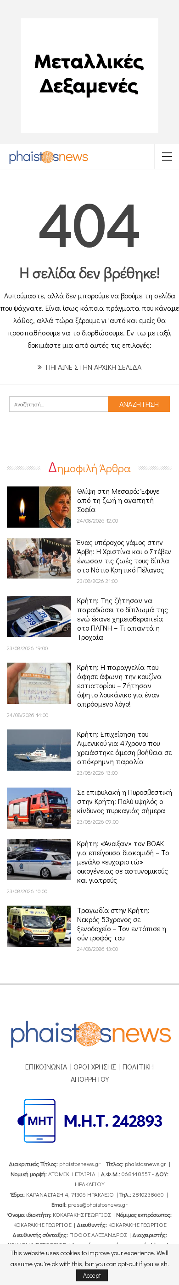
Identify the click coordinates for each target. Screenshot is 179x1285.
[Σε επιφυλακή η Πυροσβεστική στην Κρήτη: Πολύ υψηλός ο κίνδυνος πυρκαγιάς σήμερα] (39, 808)
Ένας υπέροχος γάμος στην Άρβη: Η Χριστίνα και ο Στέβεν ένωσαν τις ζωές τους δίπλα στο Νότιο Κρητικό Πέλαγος (124, 555)
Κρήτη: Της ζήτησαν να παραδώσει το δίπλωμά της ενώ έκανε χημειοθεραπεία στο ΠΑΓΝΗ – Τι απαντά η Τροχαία (122, 618)
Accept (92, 1275)
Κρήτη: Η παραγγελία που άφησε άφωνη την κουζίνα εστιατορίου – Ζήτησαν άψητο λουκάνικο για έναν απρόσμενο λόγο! (119, 685)
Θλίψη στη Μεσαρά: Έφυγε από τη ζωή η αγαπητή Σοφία (118, 500)
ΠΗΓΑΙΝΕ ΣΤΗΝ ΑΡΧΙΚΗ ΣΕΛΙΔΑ (92, 367)
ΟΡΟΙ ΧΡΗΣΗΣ (94, 1066)
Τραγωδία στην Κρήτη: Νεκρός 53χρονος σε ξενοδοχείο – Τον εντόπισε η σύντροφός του (121, 923)
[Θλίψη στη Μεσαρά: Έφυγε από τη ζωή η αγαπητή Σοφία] (39, 507)
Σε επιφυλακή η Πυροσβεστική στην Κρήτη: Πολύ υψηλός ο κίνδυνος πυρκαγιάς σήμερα (124, 801)
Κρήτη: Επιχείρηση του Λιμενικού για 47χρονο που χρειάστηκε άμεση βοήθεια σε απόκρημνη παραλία (124, 747)
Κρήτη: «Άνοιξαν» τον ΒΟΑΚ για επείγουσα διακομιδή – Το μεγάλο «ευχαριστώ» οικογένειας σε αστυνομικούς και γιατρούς (123, 861)
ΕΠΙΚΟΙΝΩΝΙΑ (46, 1066)
